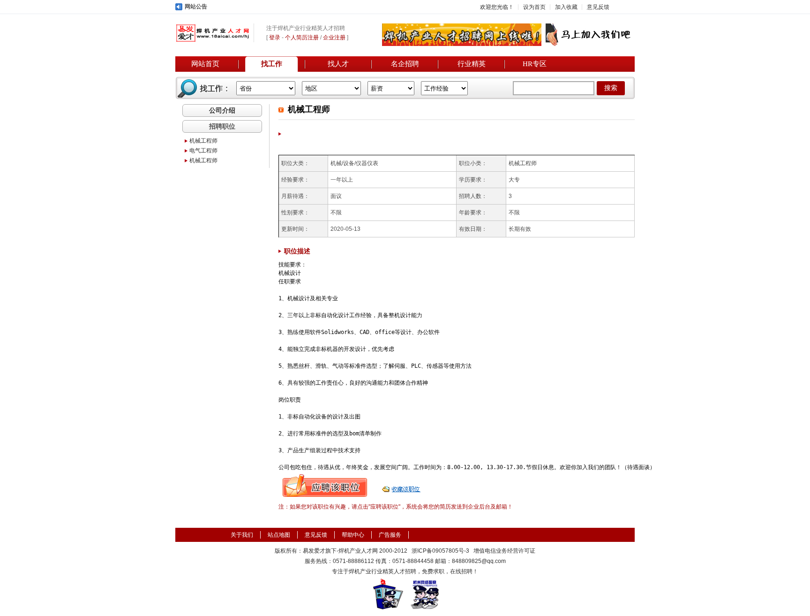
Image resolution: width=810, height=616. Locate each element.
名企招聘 (405, 64)
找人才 (338, 64)
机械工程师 (203, 140)
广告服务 (390, 535)
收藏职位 (402, 485)
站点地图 (279, 535)
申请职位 (325, 485)
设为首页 (534, 7)
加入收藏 (566, 7)
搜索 (610, 87)
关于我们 (242, 535)
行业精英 (472, 64)
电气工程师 (203, 150)
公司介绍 (222, 110)
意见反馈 (598, 7)
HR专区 (535, 64)
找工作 (271, 64)
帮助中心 (353, 535)
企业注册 (334, 37)
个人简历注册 (302, 37)
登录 (274, 37)
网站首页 (205, 64)
